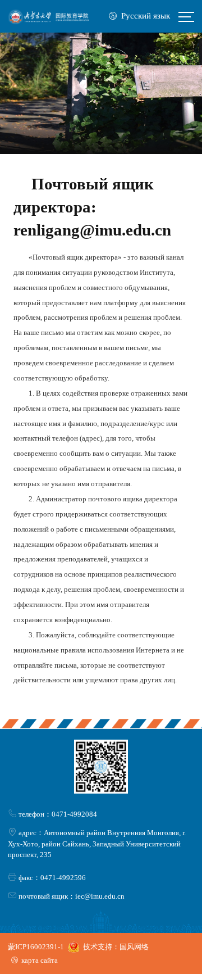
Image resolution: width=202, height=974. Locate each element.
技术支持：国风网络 (116, 947)
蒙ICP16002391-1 (36, 947)
